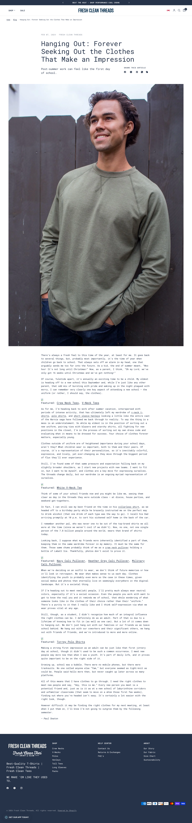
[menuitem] (12, 10)
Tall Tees (57, 763)
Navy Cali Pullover (71, 560)
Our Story (149, 748)
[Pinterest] (137, 72)
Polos (55, 756)
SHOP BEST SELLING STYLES (96, 2)
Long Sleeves (59, 767)
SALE (22, 10)
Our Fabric (149, 752)
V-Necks (56, 752)
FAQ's (101, 756)
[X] (131, 72)
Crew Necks (58, 748)
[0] (183, 10)
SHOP (10, 10)
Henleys (56, 759)
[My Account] (174, 10)
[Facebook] (125, 72)
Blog (15, 20)
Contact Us (104, 748)
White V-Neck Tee (69, 487)
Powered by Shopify (67, 810)
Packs (55, 771)
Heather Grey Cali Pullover (108, 560)
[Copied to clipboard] (147, 72)
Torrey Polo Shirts (71, 641)
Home (8, 20)
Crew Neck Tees (68, 402)
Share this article (135, 68)
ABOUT (147, 743)
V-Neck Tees (90, 402)
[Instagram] (23, 788)
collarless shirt (128, 506)
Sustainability (152, 759)
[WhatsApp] (142, 72)
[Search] (179, 10)
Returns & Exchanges (109, 752)
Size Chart (149, 756)
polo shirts (59, 415)
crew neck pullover (117, 547)
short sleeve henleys (87, 415)
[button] (17, 817)
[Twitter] (16, 788)
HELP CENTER (104, 743)
